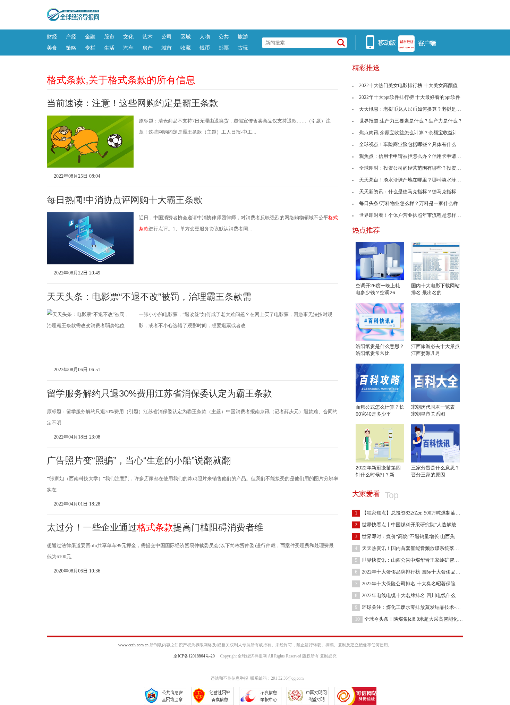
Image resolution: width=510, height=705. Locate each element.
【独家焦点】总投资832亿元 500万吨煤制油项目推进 (415, 513)
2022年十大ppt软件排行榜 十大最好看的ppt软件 (409, 97)
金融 (90, 37)
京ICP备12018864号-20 (194, 656)
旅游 (243, 37)
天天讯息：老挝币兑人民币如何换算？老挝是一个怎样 (417, 109)
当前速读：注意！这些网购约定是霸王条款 (132, 103)
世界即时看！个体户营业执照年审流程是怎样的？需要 (417, 215)
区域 (185, 37)
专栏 (90, 48)
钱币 (204, 48)
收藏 (185, 48)
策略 (71, 48)
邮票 (224, 48)
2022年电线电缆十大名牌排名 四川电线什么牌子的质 (415, 595)
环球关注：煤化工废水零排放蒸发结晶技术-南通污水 (415, 607)
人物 (204, 37)
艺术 (147, 37)
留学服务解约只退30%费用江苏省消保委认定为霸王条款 (159, 393)
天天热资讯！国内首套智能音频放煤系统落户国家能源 (416, 548)
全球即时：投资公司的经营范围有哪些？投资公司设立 (417, 168)
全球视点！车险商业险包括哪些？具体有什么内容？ (415, 144)
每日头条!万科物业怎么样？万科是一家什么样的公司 (416, 203)
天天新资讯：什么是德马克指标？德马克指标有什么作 (417, 191)
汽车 (128, 48)
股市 (109, 37)
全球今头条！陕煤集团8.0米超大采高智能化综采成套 (416, 619)
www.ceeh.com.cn (133, 645)
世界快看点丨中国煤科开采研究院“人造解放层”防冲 (414, 524)
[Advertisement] (281, 14)
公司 (166, 37)
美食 (52, 48)
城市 (166, 48)
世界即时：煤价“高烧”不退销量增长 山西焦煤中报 (412, 536)
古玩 (243, 48)
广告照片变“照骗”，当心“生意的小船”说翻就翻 (139, 460)
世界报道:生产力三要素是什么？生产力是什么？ (410, 121)
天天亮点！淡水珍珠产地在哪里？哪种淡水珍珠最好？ (417, 179)
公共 (224, 37)
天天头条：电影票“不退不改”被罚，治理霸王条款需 (149, 296)
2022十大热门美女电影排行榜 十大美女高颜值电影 (413, 85)
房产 (147, 48)
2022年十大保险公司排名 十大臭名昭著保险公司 (410, 583)
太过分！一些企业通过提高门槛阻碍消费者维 (155, 527)
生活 (109, 48)
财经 (52, 37)
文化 (128, 37)
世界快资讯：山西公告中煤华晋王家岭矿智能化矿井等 (416, 560)
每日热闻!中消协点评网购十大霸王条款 (125, 200)
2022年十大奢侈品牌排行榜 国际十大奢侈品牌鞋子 (412, 572)
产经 (71, 37)
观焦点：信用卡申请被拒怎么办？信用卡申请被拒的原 (417, 156)
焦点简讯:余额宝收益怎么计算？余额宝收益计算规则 (415, 132)
